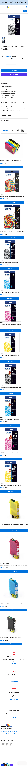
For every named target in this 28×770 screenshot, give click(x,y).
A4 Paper (12, 130)
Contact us (14, 717)
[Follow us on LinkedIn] (10, 743)
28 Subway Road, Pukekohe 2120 (8, 733)
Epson (1, 194)
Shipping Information (14, 699)
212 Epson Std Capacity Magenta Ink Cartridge (10, 324)
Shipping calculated (16, 58)
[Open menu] (2, 7)
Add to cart (14, 70)
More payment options (14, 77)
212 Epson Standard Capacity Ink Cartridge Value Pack (12, 196)
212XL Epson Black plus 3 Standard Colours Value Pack (12, 231)
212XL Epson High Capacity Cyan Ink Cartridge (10, 419)
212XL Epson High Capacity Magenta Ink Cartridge (11, 452)
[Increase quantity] (14, 63)
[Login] (23, 7)
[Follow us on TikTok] (6, 743)
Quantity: (3, 62)
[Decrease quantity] (7, 63)
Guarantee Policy (14, 681)
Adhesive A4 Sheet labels (23, 129)
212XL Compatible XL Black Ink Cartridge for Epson (11, 637)
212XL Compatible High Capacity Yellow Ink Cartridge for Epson (14, 524)
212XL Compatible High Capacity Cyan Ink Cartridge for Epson (13, 603)
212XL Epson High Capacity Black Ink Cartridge (10, 387)
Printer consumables (5, 130)
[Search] (25, 11)
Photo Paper (17, 130)
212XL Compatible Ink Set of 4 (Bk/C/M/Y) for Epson (11, 160)
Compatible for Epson (5, 522)
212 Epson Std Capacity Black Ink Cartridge (9, 262)
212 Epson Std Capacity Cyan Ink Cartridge (9, 292)
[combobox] (12, 11)
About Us (14, 663)
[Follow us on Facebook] (3, 743)
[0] (25, 7)
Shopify (7, 763)
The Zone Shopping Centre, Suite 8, (9, 731)
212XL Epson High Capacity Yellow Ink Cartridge (10, 485)
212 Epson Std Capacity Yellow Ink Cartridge (10, 355)
